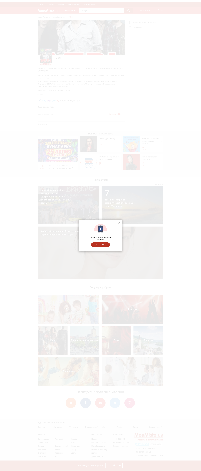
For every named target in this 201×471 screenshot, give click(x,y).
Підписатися (100, 245)
